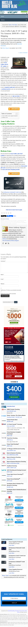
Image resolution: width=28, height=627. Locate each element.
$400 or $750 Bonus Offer (13, 463)
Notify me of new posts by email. (8, 293)
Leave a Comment (23, 52)
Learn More (11, 545)
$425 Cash (9, 471)
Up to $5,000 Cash (11, 411)
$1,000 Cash (10, 487)
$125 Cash (9, 476)
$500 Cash (9, 435)
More (15, 216)
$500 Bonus (10, 439)
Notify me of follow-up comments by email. (11, 290)
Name (2, 274)
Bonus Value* (5, 575)
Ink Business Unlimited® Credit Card (12, 192)
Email (2, 279)
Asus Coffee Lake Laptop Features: (10, 115)
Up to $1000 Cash (11, 450)
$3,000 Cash (10, 421)
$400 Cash (9, 446)
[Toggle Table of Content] (16, 114)
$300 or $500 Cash (11, 467)
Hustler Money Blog (14, 4)
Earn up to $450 (11, 426)
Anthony (4, 238)
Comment (3, 261)
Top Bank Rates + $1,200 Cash (14, 417)
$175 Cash (9, 480)
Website (2, 283)
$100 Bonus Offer (11, 459)
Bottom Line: (5, 117)
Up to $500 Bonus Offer (12, 454)
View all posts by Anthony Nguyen (10, 240)
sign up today (16, 96)
